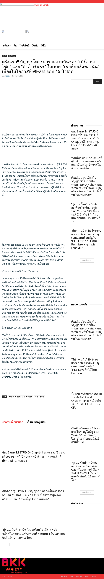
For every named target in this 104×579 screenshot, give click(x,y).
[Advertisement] (34, 156)
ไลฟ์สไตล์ (24, 46)
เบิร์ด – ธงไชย (39, 397)
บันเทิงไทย (12, 56)
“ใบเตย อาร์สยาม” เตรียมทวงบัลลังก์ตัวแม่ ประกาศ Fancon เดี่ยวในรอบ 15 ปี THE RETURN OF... (86, 400)
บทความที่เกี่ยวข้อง (12, 422)
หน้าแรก (7, 46)
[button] (99, 33)
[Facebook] (4, 82)
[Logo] (14, 32)
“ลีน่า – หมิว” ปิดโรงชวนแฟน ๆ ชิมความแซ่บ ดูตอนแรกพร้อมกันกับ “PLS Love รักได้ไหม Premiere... (86, 366)
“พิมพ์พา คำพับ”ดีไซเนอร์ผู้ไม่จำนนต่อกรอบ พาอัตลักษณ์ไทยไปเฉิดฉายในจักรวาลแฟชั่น (86, 163)
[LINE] (17, 82)
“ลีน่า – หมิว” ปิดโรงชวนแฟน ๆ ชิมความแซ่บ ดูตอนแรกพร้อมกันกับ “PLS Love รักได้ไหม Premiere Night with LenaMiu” (86, 239)
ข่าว (15, 46)
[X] (11, 82)
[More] (23, 82)
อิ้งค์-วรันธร (28, 397)
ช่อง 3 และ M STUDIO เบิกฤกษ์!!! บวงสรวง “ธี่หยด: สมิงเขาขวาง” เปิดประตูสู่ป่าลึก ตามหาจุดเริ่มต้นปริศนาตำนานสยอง (33, 456)
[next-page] (8, 544)
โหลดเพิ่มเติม (86, 260)
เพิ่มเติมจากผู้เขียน (36, 422)
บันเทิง (35, 46)
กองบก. (7, 76)
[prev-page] (3, 544)
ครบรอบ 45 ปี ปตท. (15, 397)
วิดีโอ (43, 46)
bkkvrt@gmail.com (19, 573)
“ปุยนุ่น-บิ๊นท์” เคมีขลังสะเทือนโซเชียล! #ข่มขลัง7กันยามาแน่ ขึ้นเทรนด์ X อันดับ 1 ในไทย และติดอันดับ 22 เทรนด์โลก (34, 534)
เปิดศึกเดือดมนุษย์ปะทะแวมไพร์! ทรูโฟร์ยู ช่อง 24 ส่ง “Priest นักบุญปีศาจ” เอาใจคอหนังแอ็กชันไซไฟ (85, 435)
